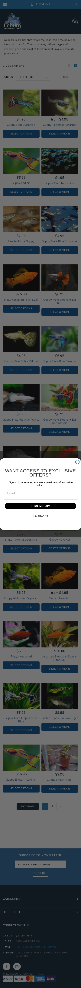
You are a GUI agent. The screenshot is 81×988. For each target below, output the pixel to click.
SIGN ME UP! (40, 506)
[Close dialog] (77, 462)
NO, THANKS (40, 516)
